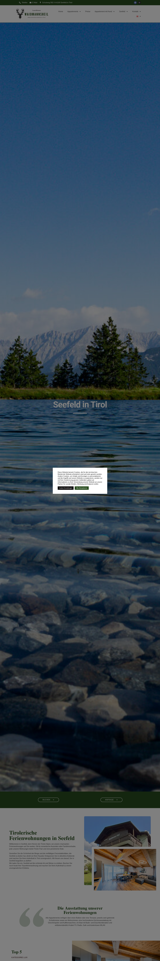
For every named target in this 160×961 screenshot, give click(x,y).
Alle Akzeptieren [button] (81, 488)
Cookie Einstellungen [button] (65, 488)
